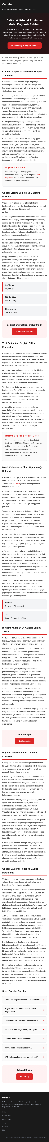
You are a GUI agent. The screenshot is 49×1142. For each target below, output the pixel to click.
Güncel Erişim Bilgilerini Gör (24, 45)
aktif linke (16, 484)
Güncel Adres (12, 9)
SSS (34, 9)
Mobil (21, 9)
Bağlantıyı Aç (25, 741)
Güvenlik (5, 1126)
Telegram (28, 9)
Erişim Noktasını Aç (25, 331)
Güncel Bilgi (6, 1116)
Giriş (4, 9)
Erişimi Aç (24, 1076)
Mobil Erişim (6, 1119)
